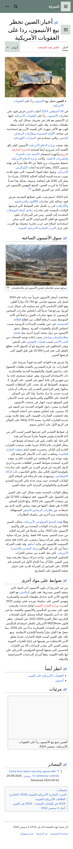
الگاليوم (33, 201)
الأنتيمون (40, 101)
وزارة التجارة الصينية (46, 605)
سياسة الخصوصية (59, 833)
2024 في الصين (22, 803)
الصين (29, 111)
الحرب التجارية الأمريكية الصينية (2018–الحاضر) (37, 794)
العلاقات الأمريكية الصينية (50, 799)
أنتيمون (59, 680)
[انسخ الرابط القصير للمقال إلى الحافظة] (56, 22)
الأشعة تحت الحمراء (28, 154)
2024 (45, 111)
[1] (29, 188)
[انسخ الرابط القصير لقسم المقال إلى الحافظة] (65, 238)
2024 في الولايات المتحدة (50, 803)
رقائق (29, 210)
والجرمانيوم (21, 201)
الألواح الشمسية (46, 133)
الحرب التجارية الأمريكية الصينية (37, 228)
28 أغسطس (56, 111)
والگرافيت (62, 205)
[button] (66, 6)
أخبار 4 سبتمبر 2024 (53, 808)
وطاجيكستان (60, 337)
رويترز (27, 775)
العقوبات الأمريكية (25, 115)
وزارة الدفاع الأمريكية (42, 145)
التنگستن (24, 592)
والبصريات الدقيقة (57, 158)
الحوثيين (31, 341)
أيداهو (31, 544)
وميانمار (48, 337)
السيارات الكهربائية (25, 138)
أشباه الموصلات (16, 210)
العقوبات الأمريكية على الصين (46, 675)
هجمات (41, 341)
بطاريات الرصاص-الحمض (38, 510)
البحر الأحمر (61, 341)
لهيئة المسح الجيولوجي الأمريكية (43, 521)
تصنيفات (62, 790)
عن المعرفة (42, 833)
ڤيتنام (17, 332)
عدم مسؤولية (27, 833)
